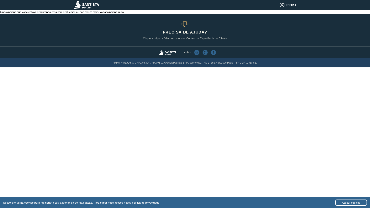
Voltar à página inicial (111, 11)
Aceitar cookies (351, 202)
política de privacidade (145, 202)
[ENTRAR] (281, 5)
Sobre (187, 52)
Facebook (213, 52)
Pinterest (205, 52)
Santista (86, 5)
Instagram (196, 52)
